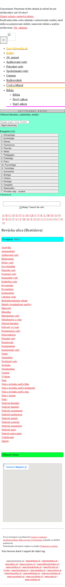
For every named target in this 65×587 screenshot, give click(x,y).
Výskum (5, 376)
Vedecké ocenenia (10, 422)
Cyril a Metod (14, 85)
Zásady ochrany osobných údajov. (17, 16)
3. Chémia (6, 178)
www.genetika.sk (38, 570)
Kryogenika (7, 285)
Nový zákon (20, 99)
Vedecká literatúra (10, 403)
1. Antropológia (8, 135)
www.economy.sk (27, 564)
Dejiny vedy (7, 262)
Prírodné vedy (15, 66)
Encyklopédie (8, 266)
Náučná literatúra (9, 323)
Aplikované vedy (16, 62)
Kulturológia (7, 293)
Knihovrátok (14, 80)
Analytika (6, 247)
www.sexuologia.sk (15, 576)
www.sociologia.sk (34, 576)
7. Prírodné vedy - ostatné (13, 191)
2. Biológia (6, 175)
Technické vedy (9, 361)
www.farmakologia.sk (32, 567)
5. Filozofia (6, 148)
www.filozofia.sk (50, 567)
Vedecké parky (8, 429)
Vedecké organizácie (11, 426)
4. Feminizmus (8, 145)
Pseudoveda (7, 342)
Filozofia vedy (8, 270)
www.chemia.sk (54, 570)
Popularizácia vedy (10, 331)
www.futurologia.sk (20, 570)
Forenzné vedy (8, 274)
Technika (6, 365)
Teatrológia (7, 357)
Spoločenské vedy (17, 71)
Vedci (4, 399)
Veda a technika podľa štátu (15, 384)
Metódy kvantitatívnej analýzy (16, 304)
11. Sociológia (7, 168)
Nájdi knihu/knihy (9, 125)
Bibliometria (7, 259)
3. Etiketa (5, 141)
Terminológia (8, 369)
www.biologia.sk (33, 561)
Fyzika (7, 570)
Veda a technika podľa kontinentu (18, 388)
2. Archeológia (7, 138)
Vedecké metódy (9, 418)
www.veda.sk (51, 576)
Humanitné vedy (9, 277)
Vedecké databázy (10, 407)
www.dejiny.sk (11, 564)
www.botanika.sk (49, 561)
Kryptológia (7, 289)
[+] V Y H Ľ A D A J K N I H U (32, 111)
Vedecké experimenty (12, 410)
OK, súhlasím (20, 27)
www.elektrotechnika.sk (48, 564)
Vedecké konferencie (11, 414)
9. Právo (5, 161)
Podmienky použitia (49, 546)
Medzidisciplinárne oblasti (14, 300)
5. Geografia (6, 185)
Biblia (10, 90)
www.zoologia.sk (32, 579)
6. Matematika (7, 188)
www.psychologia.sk (51, 573)
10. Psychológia (8, 165)
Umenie (11, 75)
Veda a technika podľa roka (15, 391)
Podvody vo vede (10, 327)
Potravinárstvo (8, 334)
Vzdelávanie (7, 437)
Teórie (4, 353)
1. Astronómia (7, 171)
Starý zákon (20, 104)
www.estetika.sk (13, 567)
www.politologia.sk (31, 573)
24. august (12, 57)
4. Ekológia (6, 181)
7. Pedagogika (7, 155)
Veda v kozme (8, 395)
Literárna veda (8, 296)
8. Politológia (7, 158)
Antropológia (8, 251)
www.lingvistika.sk (13, 573)
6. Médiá (5, 151)
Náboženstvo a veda (11, 319)
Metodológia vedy (10, 315)
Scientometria (8, 346)
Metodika (6, 312)
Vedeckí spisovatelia (11, 433)
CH (32, 215)
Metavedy (6, 308)
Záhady (5, 441)
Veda (16, 239)
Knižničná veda (9, 281)
